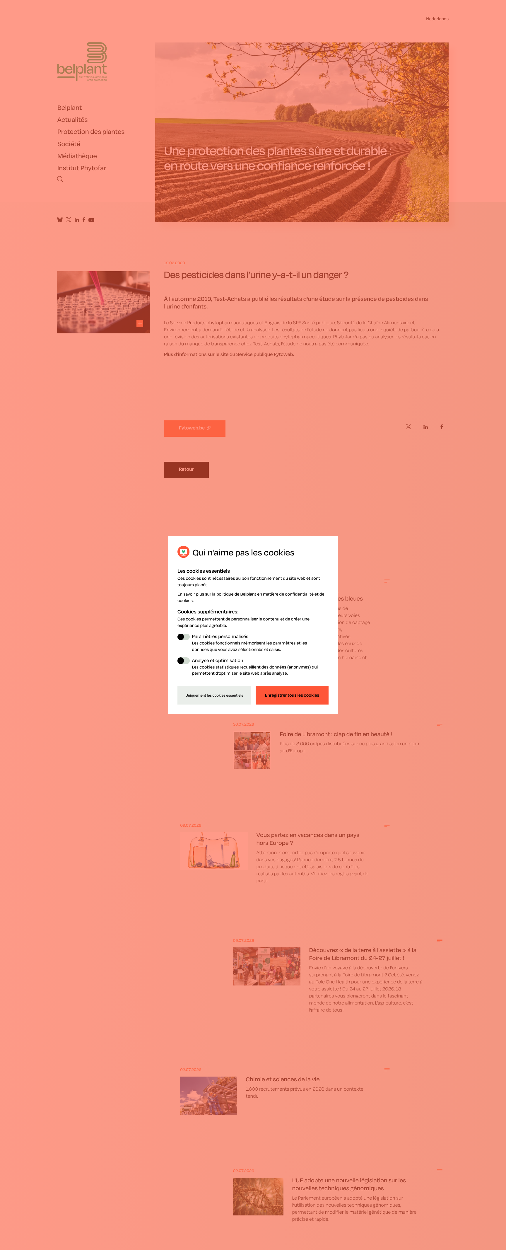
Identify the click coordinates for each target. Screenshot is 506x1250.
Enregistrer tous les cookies (292, 695)
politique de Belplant (236, 594)
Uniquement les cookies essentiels (214, 695)
